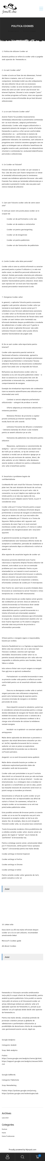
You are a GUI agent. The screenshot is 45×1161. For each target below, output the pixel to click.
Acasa (7, 889)
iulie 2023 (5, 1118)
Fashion (4, 1129)
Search (22, 1157)
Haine (4, 1133)
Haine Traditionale (8, 1136)
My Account (7, 1157)
